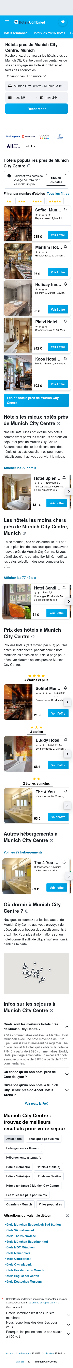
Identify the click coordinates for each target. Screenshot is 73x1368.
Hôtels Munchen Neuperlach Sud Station (32, 1224)
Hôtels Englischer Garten (21, 1276)
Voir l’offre (58, 235)
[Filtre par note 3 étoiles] (21, 202)
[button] (6, 21)
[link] (36, 400)
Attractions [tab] (14, 1139)
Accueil (10, 1353)
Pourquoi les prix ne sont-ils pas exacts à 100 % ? (34, 1334)
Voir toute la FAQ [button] (36, 1103)
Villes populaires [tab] (50, 1204)
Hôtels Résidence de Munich (24, 1270)
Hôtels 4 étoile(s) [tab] (48, 1167)
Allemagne (25, 1353)
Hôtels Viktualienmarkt (20, 1230)
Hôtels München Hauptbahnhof (26, 1241)
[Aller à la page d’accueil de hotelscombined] (29, 22)
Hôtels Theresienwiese (20, 1236)
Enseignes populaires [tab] (44, 1139)
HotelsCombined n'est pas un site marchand (30, 1315)
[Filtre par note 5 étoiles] (55, 202)
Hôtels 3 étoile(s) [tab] (18, 1167)
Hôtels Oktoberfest (17, 1259)
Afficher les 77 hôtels (20, 467)
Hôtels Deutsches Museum (23, 1281)
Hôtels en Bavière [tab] (49, 1176)
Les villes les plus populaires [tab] (26, 1195)
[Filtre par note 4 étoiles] (37, 202)
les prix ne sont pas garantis (43, 1302)
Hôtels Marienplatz (17, 1253)
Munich (20, 1361)
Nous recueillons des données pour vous (31, 1324)
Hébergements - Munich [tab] (22, 1148)
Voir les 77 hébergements (23, 852)
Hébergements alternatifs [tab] (23, 1157)
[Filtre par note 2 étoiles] (8, 202)
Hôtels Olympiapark (18, 1264)
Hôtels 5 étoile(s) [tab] (18, 1176)
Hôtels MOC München (19, 1247)
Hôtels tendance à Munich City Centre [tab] (32, 1185)
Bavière (49, 1353)
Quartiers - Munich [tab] (19, 1204)
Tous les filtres (58, 193)
